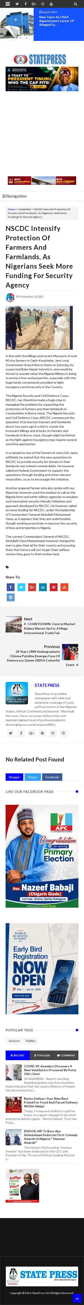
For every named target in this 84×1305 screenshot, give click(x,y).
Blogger (14, 777)
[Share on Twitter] (21, 587)
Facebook (52, 777)
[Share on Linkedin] (43, 587)
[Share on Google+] (32, 587)
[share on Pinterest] (54, 587)
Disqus (33, 777)
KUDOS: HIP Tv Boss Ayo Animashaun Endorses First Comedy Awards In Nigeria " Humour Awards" (51, 1136)
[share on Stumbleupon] (64, 587)
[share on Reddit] (11, 597)
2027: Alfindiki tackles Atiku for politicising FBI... (60, 19)
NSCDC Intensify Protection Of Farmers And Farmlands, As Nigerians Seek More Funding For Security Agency (39, 256)
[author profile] (10, 301)
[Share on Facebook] (11, 587)
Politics (30, 1041)
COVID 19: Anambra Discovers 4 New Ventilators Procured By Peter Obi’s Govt (50, 1070)
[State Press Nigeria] (42, 56)
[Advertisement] (42, 134)
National (14, 1041)
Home (11, 209)
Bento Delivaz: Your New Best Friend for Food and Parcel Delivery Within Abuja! (51, 1102)
